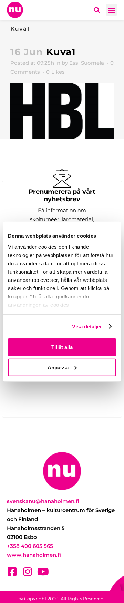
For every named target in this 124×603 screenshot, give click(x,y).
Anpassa (58, 367)
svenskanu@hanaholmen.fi (43, 501)
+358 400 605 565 (30, 546)
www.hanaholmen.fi (34, 555)
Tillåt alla (62, 347)
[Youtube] (43, 571)
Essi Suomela (86, 63)
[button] (111, 10)
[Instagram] (27, 571)
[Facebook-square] (12, 571)
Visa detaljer (87, 326)
